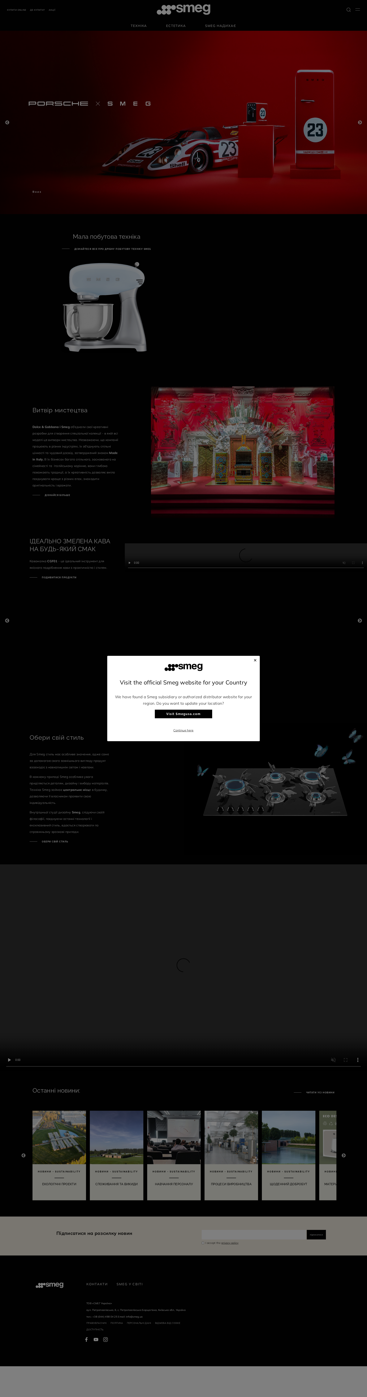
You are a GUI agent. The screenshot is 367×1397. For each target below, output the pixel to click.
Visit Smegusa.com (183, 714)
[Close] (255, 659)
